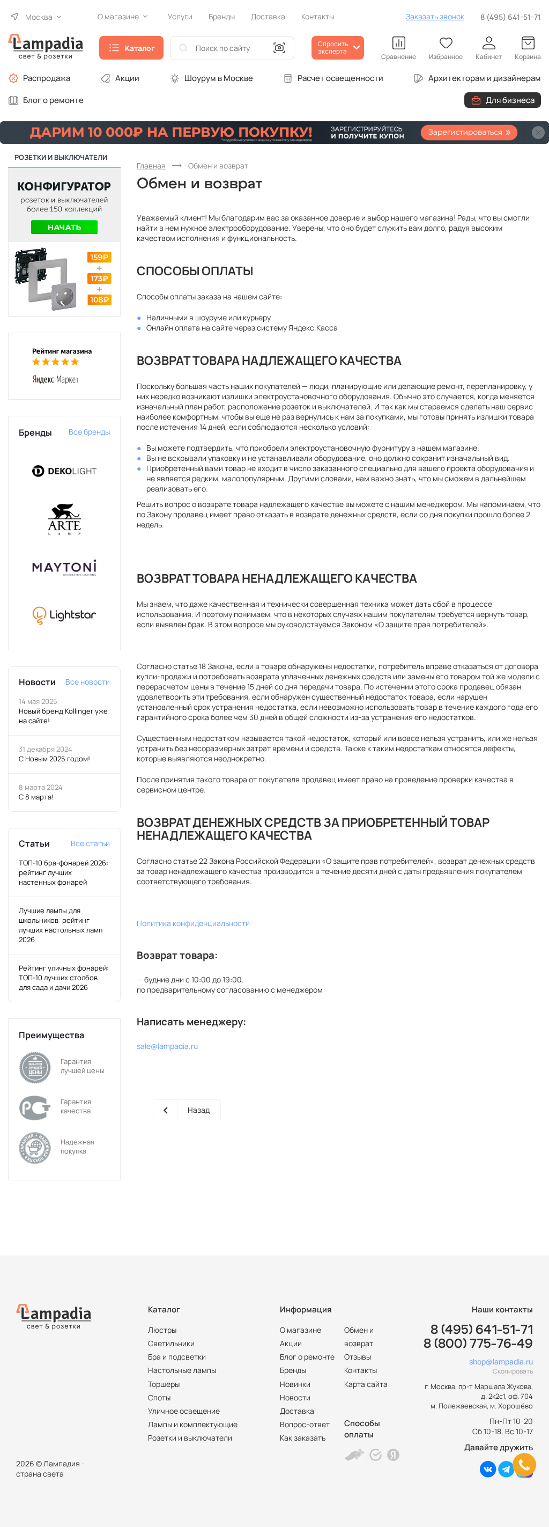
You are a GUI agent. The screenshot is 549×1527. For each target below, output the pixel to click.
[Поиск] (183, 48)
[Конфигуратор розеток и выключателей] (64, 241)
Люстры (162, 1330)
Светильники (171, 1343)
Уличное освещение (184, 1411)
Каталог (140, 48)
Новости (295, 1397)
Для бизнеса (510, 100)
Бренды (293, 1370)
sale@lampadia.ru (167, 1046)
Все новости (87, 682)
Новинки (295, 1384)
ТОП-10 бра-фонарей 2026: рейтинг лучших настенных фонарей (63, 872)
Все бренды (89, 432)
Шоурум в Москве (218, 78)
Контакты (360, 1370)
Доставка (297, 1411)
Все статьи (90, 843)
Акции (127, 78)
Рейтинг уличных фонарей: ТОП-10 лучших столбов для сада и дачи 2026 (64, 977)
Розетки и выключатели (190, 1438)
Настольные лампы (182, 1370)
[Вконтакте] (488, 1475)
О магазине (300, 1330)
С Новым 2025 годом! (54, 758)
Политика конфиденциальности (193, 923)
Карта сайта (366, 1384)
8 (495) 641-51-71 (510, 17)
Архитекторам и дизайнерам (484, 78)
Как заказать (302, 1438)
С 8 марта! (36, 797)
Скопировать (513, 1371)
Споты (159, 1397)
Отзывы (357, 1357)
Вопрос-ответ (305, 1424)
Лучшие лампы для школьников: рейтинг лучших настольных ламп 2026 (60, 925)
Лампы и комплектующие (193, 1424)
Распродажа (46, 78)
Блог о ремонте (53, 100)
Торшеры (164, 1384)
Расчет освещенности (340, 78)
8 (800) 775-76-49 (478, 1344)
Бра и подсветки (177, 1357)
